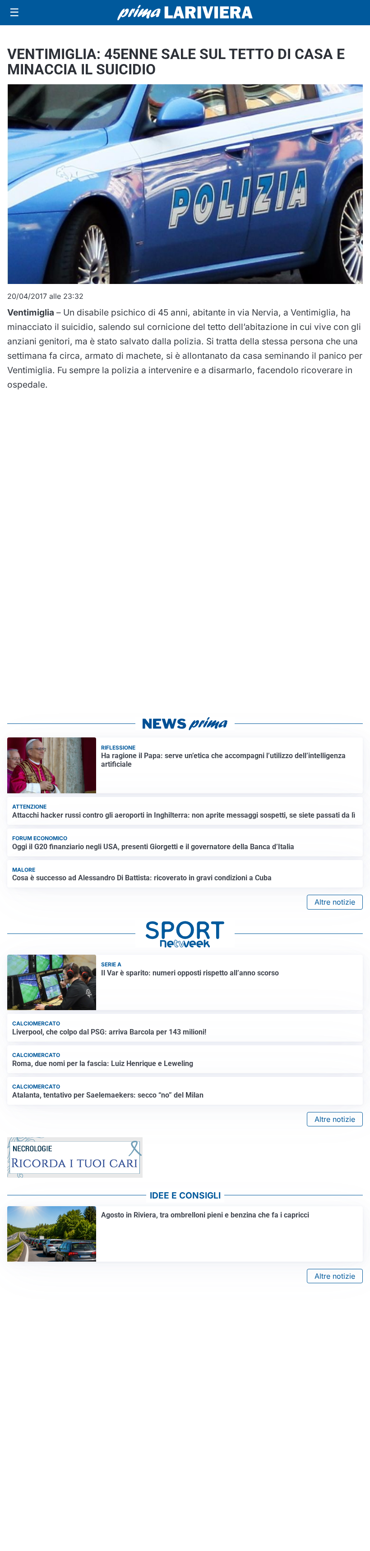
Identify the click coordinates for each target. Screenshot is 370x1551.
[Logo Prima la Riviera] (185, 12)
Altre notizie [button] (334, 901)
